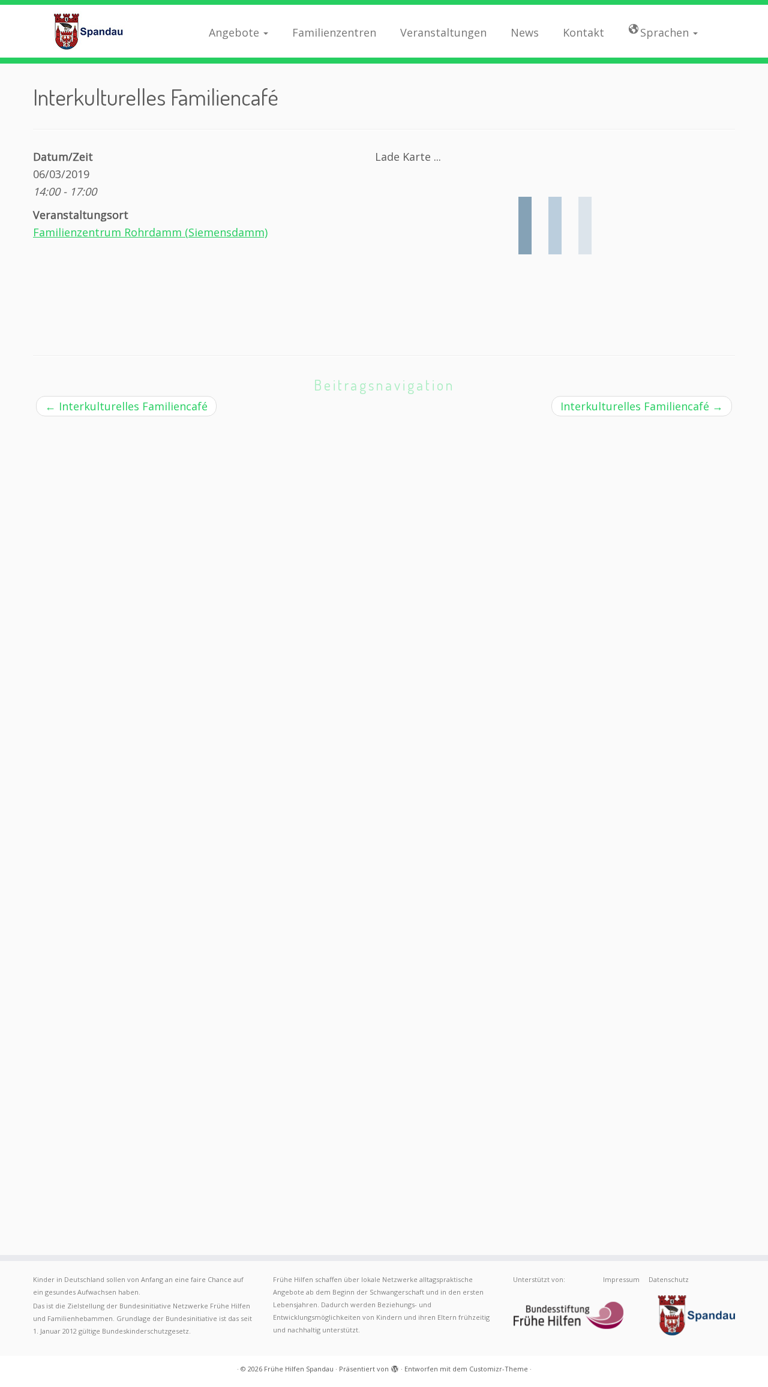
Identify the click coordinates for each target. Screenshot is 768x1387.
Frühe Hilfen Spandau (299, 1368)
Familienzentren (334, 32)
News (525, 32)
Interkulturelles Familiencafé (126, 406)
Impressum (621, 1279)
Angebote (235, 32)
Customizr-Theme (498, 1368)
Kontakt (583, 32)
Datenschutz (669, 1279)
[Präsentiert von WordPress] (395, 1366)
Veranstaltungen (443, 32)
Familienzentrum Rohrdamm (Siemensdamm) (150, 232)
